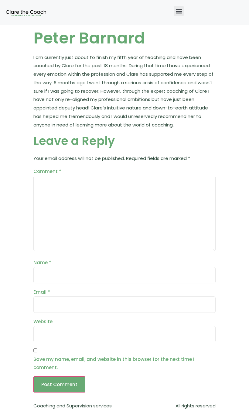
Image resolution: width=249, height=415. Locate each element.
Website (43, 321)
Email (41, 292)
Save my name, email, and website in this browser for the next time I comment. (113, 363)
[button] (179, 11)
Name (42, 262)
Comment (47, 171)
